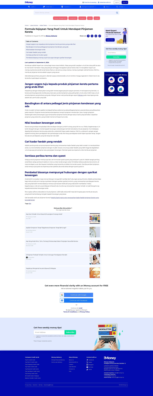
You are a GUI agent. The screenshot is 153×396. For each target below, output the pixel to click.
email (80, 308)
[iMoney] (29, 2)
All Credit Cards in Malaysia (32, 375)
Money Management (60, 18)
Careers (71, 364)
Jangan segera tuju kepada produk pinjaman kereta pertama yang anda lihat (51, 44)
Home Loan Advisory (56, 362)
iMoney (80, 95)
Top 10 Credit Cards (30, 360)
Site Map (41, 384)
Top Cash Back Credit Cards (32, 371)
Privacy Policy (85, 312)
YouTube (90, 367)
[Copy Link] (99, 36)
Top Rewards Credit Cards (32, 369)
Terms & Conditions (70, 312)
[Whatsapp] (96, 36)
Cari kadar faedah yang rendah (36, 52)
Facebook (91, 360)
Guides (97, 18)
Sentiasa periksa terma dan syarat (36, 55)
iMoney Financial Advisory (58, 360)
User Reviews (72, 366)
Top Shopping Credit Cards (32, 364)
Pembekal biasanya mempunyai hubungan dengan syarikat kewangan (49, 57)
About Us (71, 360)
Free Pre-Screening (90, 2)
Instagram (91, 364)
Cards (89, 18)
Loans (32, 6)
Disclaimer (35, 384)
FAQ (70, 371)
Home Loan (121, 93)
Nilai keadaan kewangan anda (35, 49)
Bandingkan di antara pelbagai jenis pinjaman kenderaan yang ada (47, 47)
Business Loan (120, 84)
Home (26, 25)
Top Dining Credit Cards (31, 373)
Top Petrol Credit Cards (31, 362)
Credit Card (49, 6)
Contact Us (72, 369)
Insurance (67, 6)
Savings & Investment (88, 6)
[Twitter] (92, 36)
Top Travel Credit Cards (31, 366)
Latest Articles (34, 25)
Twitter (90, 362)
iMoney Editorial (51, 36)
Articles (121, 6)
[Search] (117, 12)
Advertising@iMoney (48, 384)
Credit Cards (111, 93)
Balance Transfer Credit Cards (32, 378)
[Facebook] (88, 36)
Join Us (125, 2)
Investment (73, 18)
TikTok (90, 369)
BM (30, 203)
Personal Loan (111, 84)
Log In (117, 2)
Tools (107, 6)
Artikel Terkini (43, 25)
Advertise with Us (105, 2)
